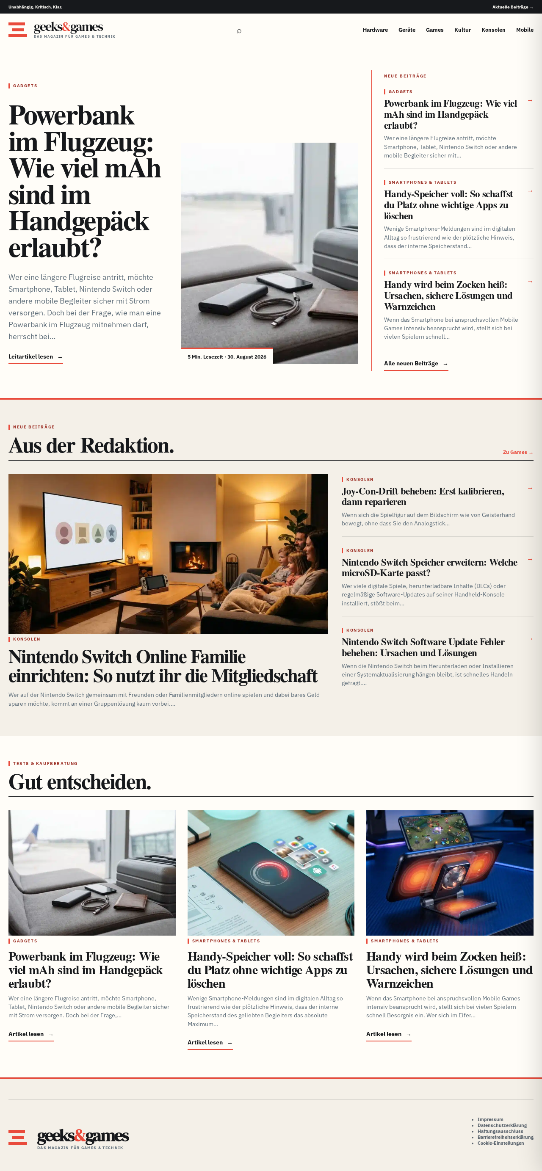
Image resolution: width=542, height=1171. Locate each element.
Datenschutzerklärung (502, 1125)
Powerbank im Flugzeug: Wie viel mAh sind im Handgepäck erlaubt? (84, 180)
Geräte (406, 29)
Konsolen (493, 29)
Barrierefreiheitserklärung (506, 1137)
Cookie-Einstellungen (501, 1143)
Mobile (525, 29)
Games (435, 29)
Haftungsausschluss (500, 1131)
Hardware (375, 29)
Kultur (462, 29)
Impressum (490, 1119)
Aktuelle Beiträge (513, 7)
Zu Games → (518, 452)
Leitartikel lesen (35, 356)
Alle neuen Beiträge (416, 363)
